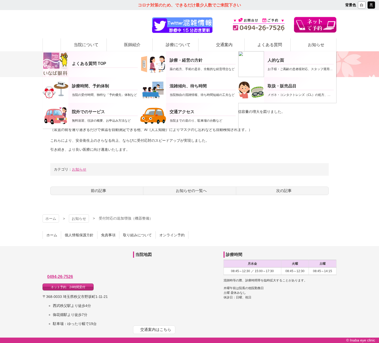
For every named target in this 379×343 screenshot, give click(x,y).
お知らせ (79, 169)
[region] (182, 25)
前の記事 (98, 190)
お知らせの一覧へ (191, 190)
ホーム (50, 218)
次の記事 (284, 190)
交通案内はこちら (155, 329)
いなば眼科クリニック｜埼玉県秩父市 (82, 262)
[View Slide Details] (182, 25)
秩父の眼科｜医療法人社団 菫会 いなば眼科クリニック (87, 24)
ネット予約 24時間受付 (68, 287)
